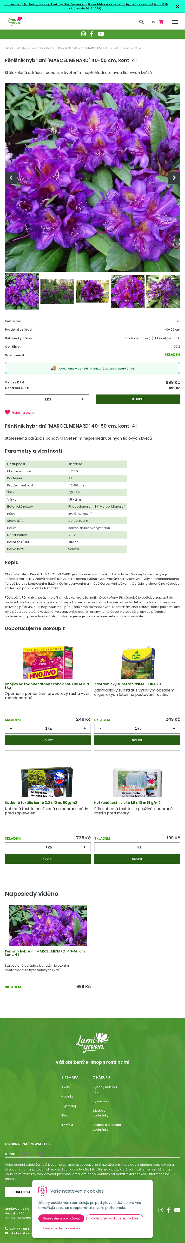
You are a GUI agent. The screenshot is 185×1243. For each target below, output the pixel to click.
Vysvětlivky (100, 1101)
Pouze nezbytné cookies (61, 1228)
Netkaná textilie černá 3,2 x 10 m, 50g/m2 (41, 802)
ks (49, 399)
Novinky (67, 1096)
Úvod (9, 48)
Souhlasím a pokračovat (61, 1218)
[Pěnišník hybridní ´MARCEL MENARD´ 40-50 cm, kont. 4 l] (92, 177)
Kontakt (67, 1125)
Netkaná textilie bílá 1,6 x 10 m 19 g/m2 (127, 802)
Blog (64, 1115)
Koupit (138, 399)
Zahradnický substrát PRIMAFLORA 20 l (128, 684)
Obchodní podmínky (100, 1113)
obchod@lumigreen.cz (28, 1233)
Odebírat (22, 1192)
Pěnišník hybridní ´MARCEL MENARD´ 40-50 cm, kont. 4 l (45, 953)
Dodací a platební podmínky (106, 1127)
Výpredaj (68, 1106)
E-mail (10, 1154)
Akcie (65, 1087)
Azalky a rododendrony (35, 48)
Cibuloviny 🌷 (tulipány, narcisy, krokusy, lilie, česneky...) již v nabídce (55, 4)
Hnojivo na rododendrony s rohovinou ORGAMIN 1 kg (47, 686)
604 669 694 (19, 1228)
